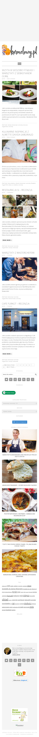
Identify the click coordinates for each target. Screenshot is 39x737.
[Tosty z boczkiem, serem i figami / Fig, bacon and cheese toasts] (19, 541)
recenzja (10, 247)
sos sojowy (17, 603)
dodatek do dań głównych (30, 589)
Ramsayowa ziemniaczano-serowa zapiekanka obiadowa (19, 575)
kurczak (10, 595)
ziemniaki (26, 607)
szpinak (22, 603)
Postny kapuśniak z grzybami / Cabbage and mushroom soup (19, 514)
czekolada (24, 586)
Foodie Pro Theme (18, 732)
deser (29, 586)
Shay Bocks (28, 732)
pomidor (33, 600)
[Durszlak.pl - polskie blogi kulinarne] (19, 725)
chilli (8, 586)
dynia (3, 592)
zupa (3, 610)
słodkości (28, 603)
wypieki (20, 607)
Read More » (7, 240)
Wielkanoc (34, 603)
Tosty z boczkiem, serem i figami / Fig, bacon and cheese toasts (19, 545)
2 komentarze (10, 192)
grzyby (14, 591)
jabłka (22, 592)
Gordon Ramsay (8, 592)
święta (13, 610)
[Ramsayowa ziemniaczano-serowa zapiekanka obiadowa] (19, 572)
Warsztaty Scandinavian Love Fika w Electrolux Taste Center (19, 455)
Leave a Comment (11, 78)
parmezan (21, 600)
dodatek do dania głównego (12, 589)
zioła (31, 606)
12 (4, 367)
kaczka (27, 592)
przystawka (6, 603)
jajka (24, 592)
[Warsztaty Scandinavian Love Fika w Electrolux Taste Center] (19, 452)
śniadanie (15, 185)
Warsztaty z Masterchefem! (18, 252)
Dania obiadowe (11, 183)
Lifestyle (10, 125)
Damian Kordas (12, 298)
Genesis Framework (13, 734)
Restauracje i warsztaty (17, 125)
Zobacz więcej (16, 654)
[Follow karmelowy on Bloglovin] (20, 681)
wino (11, 607)
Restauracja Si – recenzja (17, 190)
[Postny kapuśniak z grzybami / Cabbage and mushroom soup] (19, 511)
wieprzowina (6, 607)
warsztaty (10, 126)
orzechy (10, 600)
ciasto (11, 586)
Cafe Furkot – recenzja (15, 303)
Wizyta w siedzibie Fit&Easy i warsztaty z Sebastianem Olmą (18, 73)
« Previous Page (9, 365)
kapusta (31, 592)
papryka (15, 600)
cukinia (15, 586)
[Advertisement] (19, 20)
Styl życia (25, 125)
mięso (26, 595)
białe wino (4, 586)
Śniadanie (33, 183)
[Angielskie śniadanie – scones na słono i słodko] (19, 482)
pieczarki (27, 600)
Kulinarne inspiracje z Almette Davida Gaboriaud (17, 133)
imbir (19, 592)
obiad (9, 185)
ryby (11, 603)
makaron (16, 596)
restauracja (15, 247)
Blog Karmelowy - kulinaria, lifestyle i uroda (19, 50)
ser (12, 185)
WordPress (30, 734)
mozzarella (32, 596)
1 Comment (9, 255)
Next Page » (11, 367)
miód (21, 596)
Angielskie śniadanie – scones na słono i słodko (19, 485)
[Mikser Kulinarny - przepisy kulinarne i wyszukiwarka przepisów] (19, 721)
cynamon (20, 586)
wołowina (15, 607)
